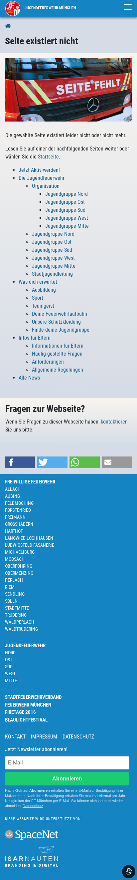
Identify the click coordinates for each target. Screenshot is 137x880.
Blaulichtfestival (26, 720)
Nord (10, 652)
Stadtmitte (17, 608)
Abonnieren (67, 778)
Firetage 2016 (20, 712)
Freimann (15, 517)
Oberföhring (18, 566)
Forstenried (18, 510)
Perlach (14, 580)
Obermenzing (19, 573)
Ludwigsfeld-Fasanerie (29, 545)
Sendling (15, 594)
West (10, 673)
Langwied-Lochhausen (29, 538)
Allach (13, 489)
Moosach (15, 559)
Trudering (16, 615)
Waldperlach (19, 622)
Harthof (14, 531)
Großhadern (19, 524)
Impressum (44, 736)
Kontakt (15, 736)
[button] (20, 462)
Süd (9, 666)
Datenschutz (78, 736)
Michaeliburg (20, 552)
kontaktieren (114, 422)
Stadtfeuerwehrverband (33, 697)
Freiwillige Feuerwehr (30, 482)
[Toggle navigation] (127, 7)
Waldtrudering (21, 629)
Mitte (11, 680)
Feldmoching (19, 503)
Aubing (12, 496)
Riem (10, 587)
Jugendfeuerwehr (25, 646)
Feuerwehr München (28, 705)
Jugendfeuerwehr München (50, 8)
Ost (8, 659)
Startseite (48, 156)
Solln (11, 601)
